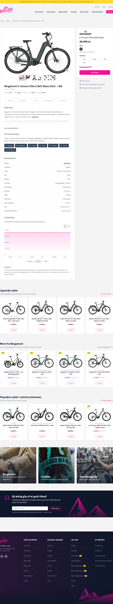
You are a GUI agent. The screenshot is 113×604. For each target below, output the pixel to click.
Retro (49, 581)
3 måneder (38, 261)
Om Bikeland (99, 546)
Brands (97, 7)
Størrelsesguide (84, 67)
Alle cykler (27, 546)
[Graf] (65, 226)
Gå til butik (94, 72)
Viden (104, 7)
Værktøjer (74, 551)
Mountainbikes (97, 11)
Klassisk (49, 551)
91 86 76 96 (6, 551)
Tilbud (109, 11)
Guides (110, 7)
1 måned (45, 261)
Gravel (49, 566)
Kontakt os (98, 551)
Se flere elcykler (106, 294)
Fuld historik (30, 261)
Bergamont (67, 163)
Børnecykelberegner (78, 571)
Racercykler (84, 11)
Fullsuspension (51, 561)
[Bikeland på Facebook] (2, 556)
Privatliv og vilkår (100, 556)
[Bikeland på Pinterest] (6, 556)
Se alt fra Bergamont (104, 347)
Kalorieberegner (76, 561)
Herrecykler (39, 11)
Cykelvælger (76, 556)
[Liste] (68, 226)
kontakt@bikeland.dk (8, 549)
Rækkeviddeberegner (79, 576)
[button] (81, 49)
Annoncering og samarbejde (103, 561)
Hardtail (49, 556)
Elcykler (74, 11)
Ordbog (73, 546)
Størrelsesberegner (78, 566)
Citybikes (50, 546)
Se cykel (13, 330)
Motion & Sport (52, 576)
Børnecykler (63, 11)
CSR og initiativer (100, 566)
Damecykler (51, 11)
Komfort (49, 571)
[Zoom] (67, 70)
